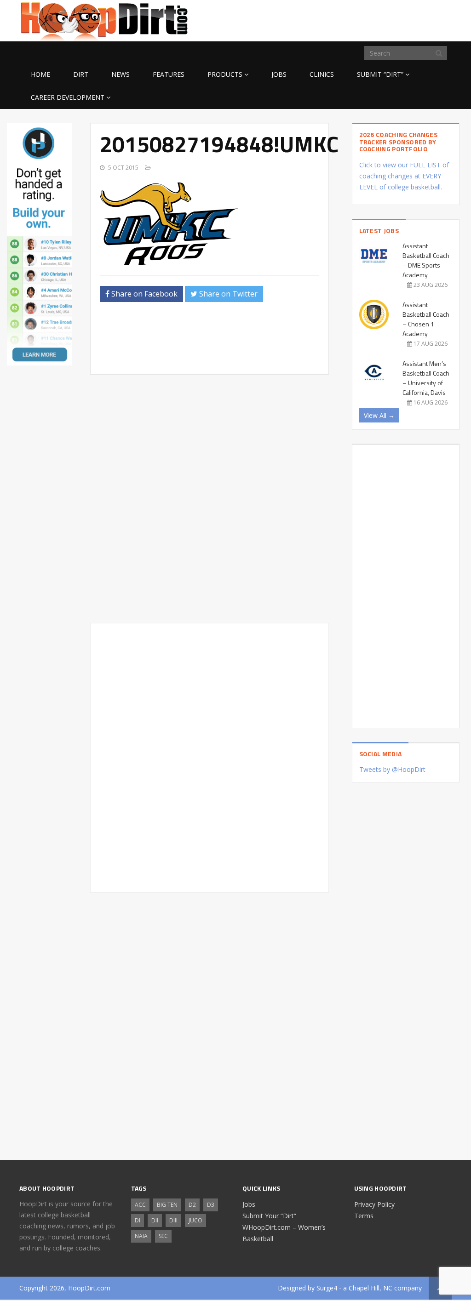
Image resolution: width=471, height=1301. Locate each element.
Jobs (279, 74)
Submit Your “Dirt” (269, 1215)
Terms (363, 1215)
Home (40, 74)
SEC (163, 1236)
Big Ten (167, 1205)
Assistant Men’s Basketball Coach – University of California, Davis (425, 378)
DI (137, 1220)
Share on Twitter (227, 294)
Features (168, 74)
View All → (379, 415)
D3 (210, 1205)
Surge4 (326, 1288)
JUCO (195, 1220)
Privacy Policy (374, 1204)
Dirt (80, 74)
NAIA (141, 1236)
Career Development (67, 97)
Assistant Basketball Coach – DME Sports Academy (425, 260)
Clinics (322, 74)
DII (154, 1220)
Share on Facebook (143, 294)
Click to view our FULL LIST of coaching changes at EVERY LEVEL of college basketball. (404, 175)
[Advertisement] (378, 19)
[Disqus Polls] (209, 499)
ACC (140, 1205)
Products (224, 74)
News (120, 74)
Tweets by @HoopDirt (392, 769)
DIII (173, 1220)
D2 (192, 1205)
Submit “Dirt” (380, 74)
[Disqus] (210, 756)
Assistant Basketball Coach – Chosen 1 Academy (425, 319)
